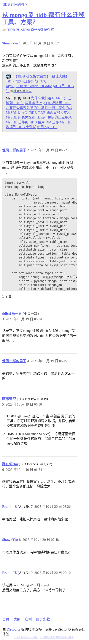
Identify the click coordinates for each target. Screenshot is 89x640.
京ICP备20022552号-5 (26, 637)
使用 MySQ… (47, 127)
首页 (5, 619)
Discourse (13, 629)
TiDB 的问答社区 (15, 4)
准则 (28, 619)
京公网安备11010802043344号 (57, 637)
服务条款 (43, 619)
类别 (17, 619)
